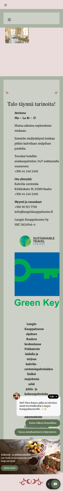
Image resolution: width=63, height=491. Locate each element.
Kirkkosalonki (17, 32)
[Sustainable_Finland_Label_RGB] (37, 231)
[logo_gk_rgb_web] (37, 253)
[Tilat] (17, 35)
